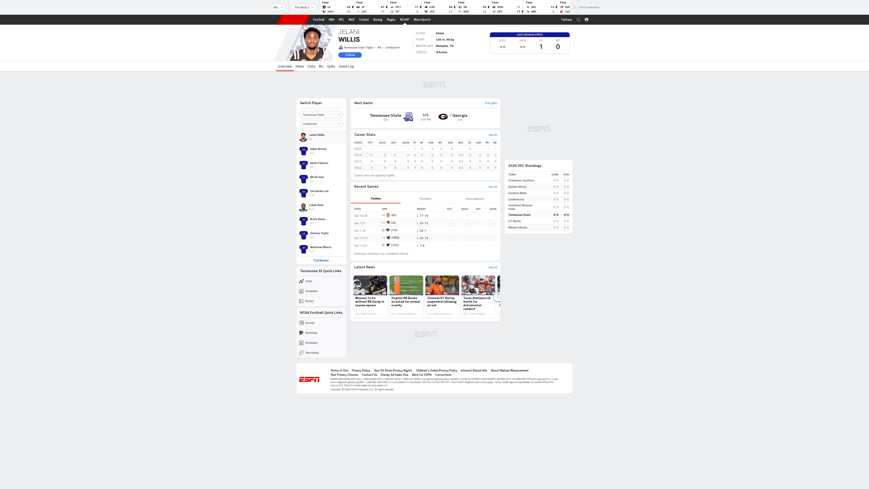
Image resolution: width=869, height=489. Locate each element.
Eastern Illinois (517, 186)
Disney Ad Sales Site (394, 374)
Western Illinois (517, 227)
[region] (430, 155)
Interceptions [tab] (475, 198)
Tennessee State (519, 214)
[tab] (376, 198)
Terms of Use (339, 370)
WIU (393, 215)
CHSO (395, 245)
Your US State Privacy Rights (393, 370)
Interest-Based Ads (474, 370)
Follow (350, 55)
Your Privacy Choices (344, 374)
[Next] (574, 7)
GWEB (395, 237)
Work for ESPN (422, 374)
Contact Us (369, 374)
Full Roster (321, 260)
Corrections (443, 374)
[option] (370, 297)
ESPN (293, 20)
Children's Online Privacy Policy (436, 370)
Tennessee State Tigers (358, 47)
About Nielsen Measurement (510, 370)
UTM (394, 230)
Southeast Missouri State (520, 207)
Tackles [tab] (376, 198)
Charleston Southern (521, 180)
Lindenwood (516, 199)
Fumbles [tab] (425, 198)
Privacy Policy (361, 370)
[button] (578, 20)
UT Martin (514, 221)
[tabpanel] (425, 226)
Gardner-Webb (517, 193)
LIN (393, 222)
